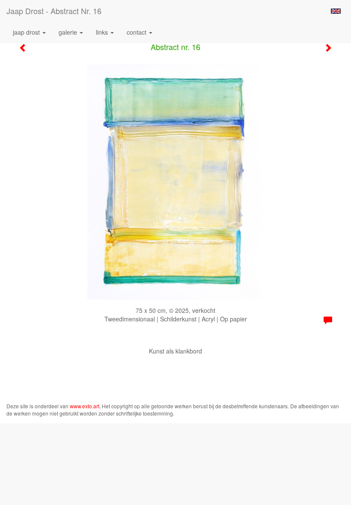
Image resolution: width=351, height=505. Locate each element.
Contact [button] (137, 32)
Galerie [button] (69, 32)
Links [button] (103, 32)
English (336, 11)
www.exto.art (84, 406)
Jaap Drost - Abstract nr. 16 (53, 10)
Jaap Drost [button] (27, 32)
